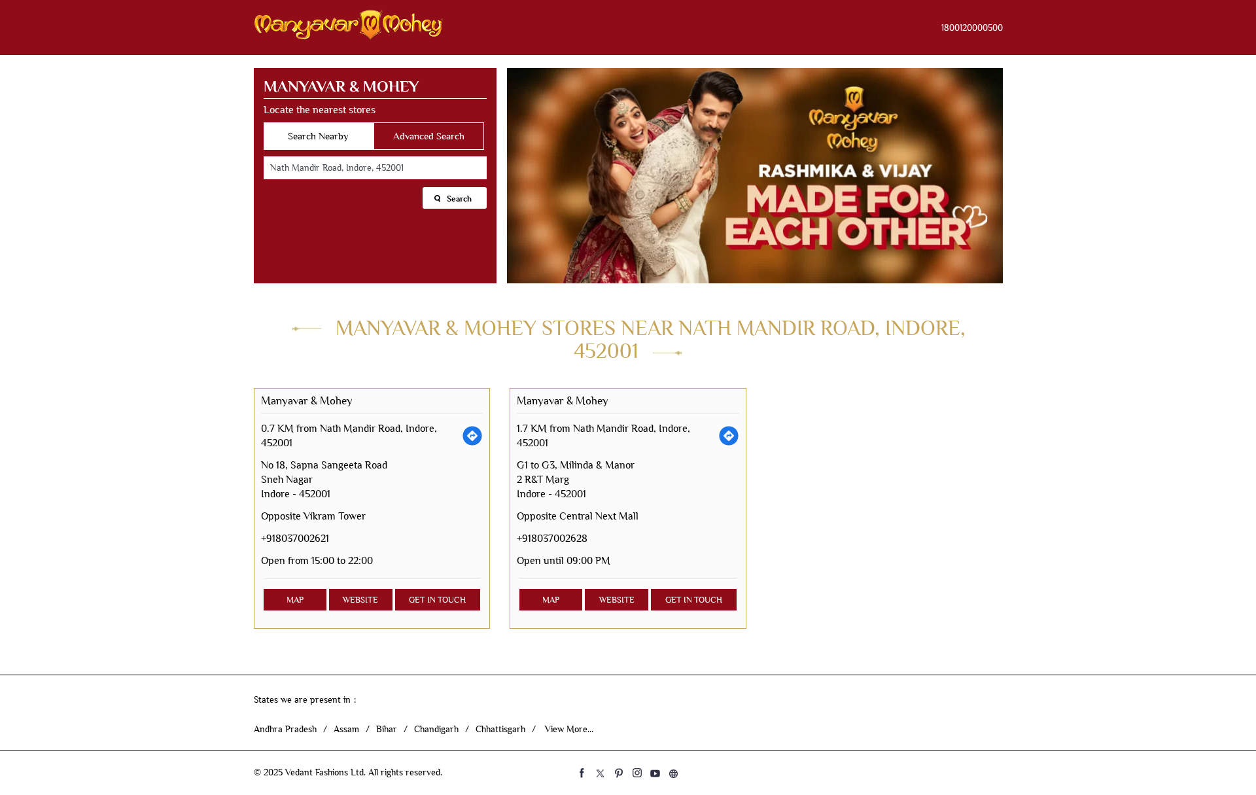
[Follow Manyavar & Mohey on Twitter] (600, 773)
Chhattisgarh (500, 729)
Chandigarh (436, 729)
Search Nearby (318, 136)
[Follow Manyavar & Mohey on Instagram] (637, 773)
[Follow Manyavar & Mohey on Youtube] (655, 773)
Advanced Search (428, 136)
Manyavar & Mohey (307, 401)
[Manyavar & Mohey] (349, 27)
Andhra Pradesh (285, 729)
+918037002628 (552, 538)
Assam (346, 729)
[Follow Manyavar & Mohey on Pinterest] (619, 773)
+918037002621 (295, 538)
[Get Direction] (472, 435)
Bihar (386, 729)
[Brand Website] (674, 773)
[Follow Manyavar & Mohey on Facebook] (582, 773)
